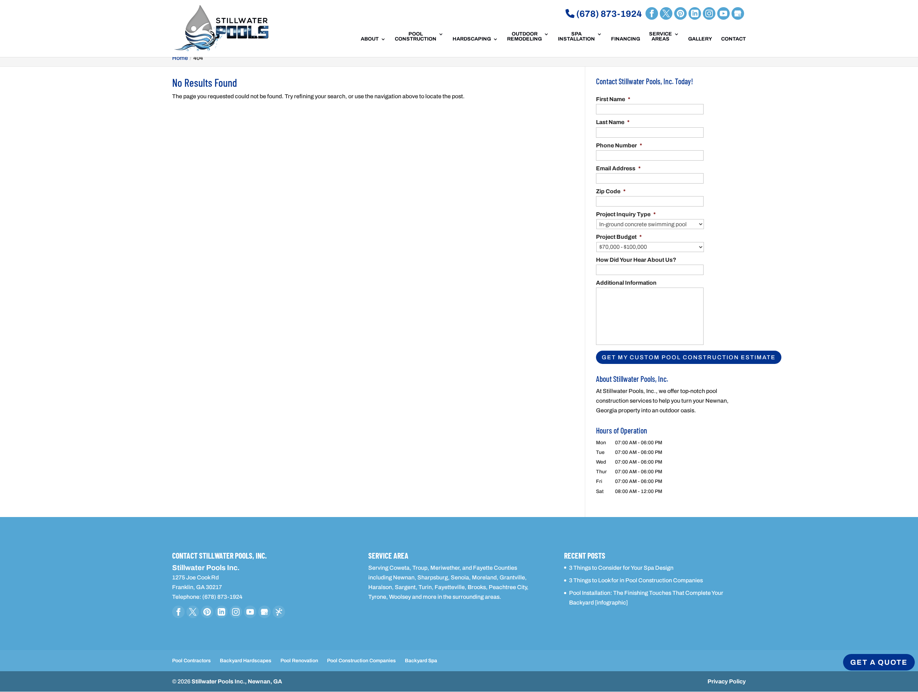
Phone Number (619, 145)
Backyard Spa (421, 660)
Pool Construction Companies (361, 660)
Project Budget (619, 237)
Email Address (618, 168)
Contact (733, 39)
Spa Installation (576, 37)
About (370, 39)
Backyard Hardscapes (245, 660)
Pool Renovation (299, 660)
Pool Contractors (191, 660)
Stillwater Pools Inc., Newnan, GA (236, 681)
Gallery (700, 39)
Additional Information (626, 283)
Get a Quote (879, 662)
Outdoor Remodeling (524, 37)
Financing (625, 39)
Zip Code (611, 191)
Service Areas (660, 37)
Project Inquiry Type (626, 214)
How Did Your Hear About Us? (636, 260)
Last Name (613, 122)
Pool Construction (415, 37)
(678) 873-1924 (608, 14)
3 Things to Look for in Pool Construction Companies (636, 580)
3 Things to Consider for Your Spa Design (621, 568)
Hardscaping (472, 39)
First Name (613, 99)
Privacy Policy (727, 681)
